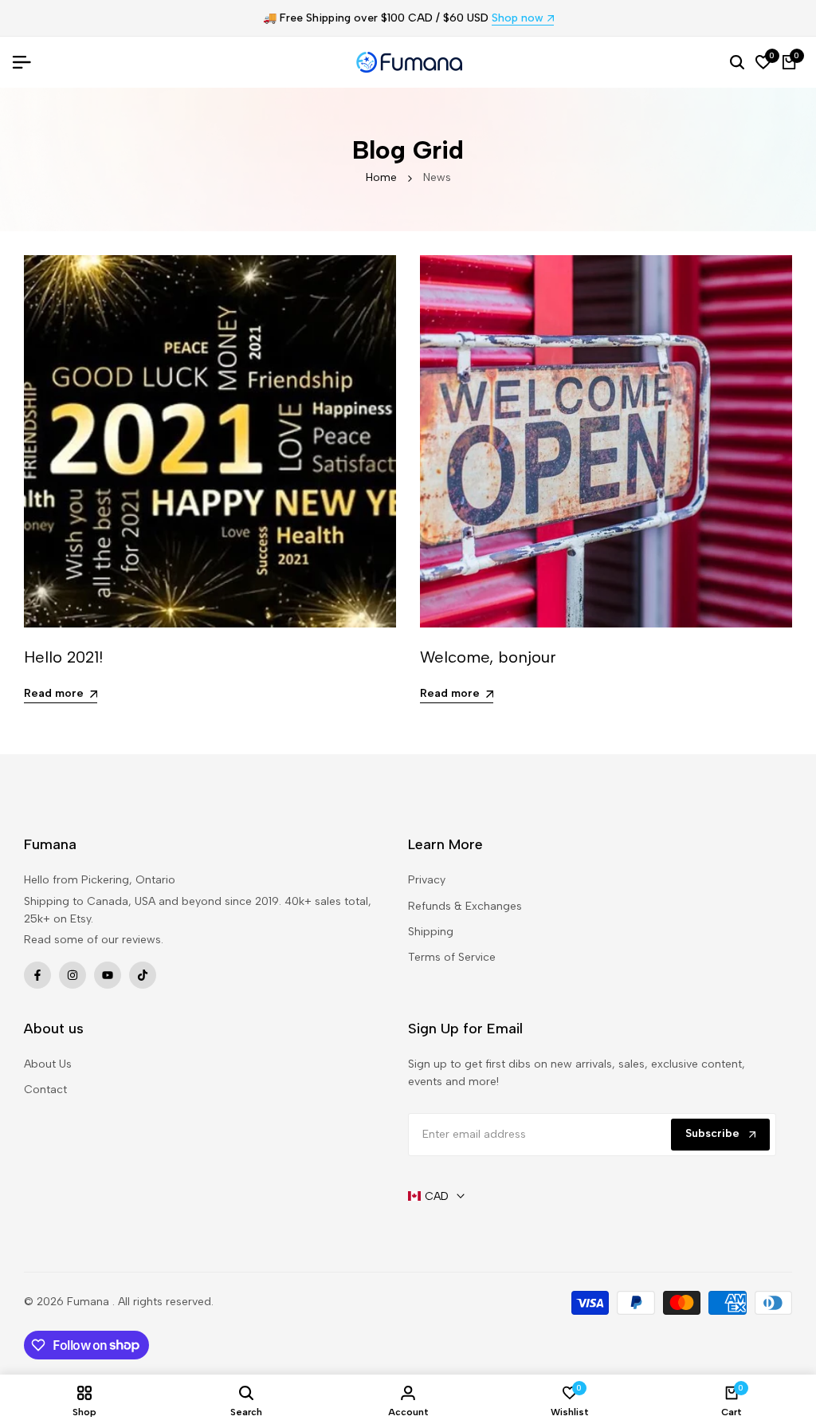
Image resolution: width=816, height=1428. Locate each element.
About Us (48, 1064)
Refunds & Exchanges (465, 906)
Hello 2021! (63, 657)
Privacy (426, 880)
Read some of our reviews (92, 939)
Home (381, 177)
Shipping (430, 931)
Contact (45, 1089)
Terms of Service (452, 957)
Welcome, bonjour (488, 657)
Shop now (517, 19)
